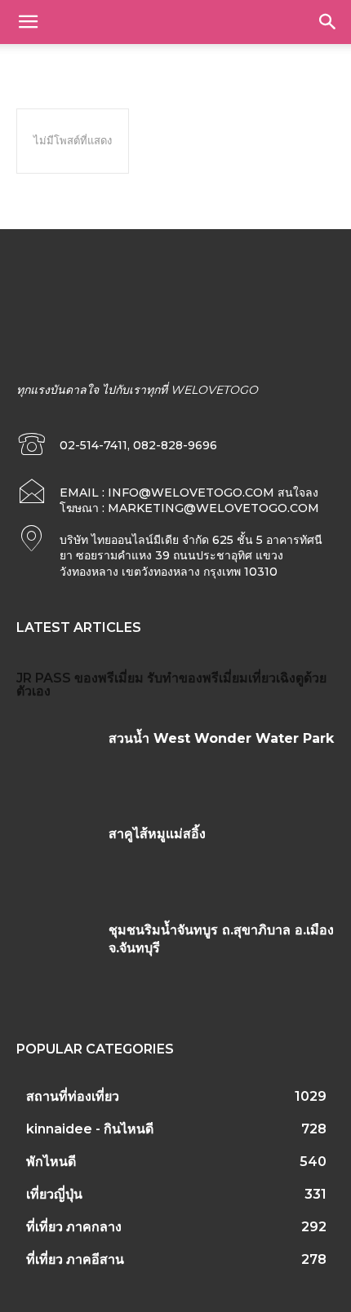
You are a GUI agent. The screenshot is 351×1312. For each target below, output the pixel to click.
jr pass (43, 678)
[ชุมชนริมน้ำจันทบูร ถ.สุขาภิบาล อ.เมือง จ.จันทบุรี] (56, 955)
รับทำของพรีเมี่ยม (197, 678)
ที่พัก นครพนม (266, 61)
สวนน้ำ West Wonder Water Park (221, 738)
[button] (28, 22)
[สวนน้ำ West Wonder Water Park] (56, 763)
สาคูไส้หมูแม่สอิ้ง (157, 834)
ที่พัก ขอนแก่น (127, 61)
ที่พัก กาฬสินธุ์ (50, 61)
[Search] (328, 22)
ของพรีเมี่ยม (109, 678)
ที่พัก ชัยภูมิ (197, 61)
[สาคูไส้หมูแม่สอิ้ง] (56, 859)
